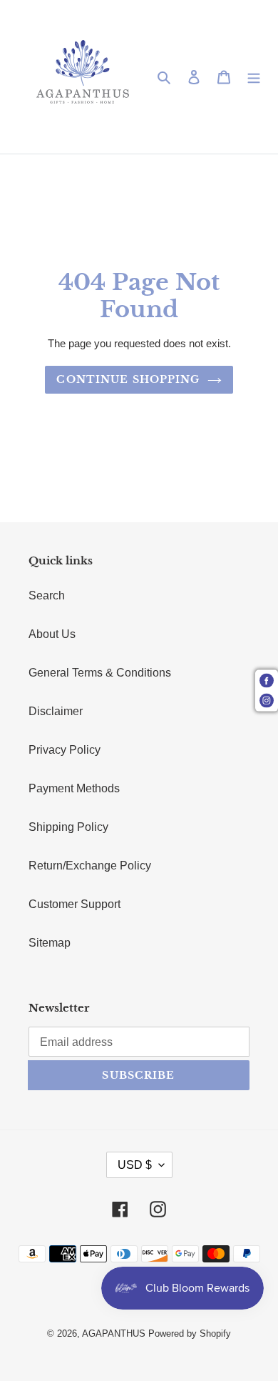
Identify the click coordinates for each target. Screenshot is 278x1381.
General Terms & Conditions (100, 673)
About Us (52, 634)
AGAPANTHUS (113, 1333)
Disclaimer (56, 711)
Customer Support (74, 904)
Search (47, 595)
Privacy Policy (65, 750)
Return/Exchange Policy (90, 865)
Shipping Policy (68, 827)
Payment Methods (74, 788)
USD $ (135, 1165)
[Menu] (254, 77)
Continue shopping (128, 379)
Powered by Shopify (189, 1333)
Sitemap (50, 943)
